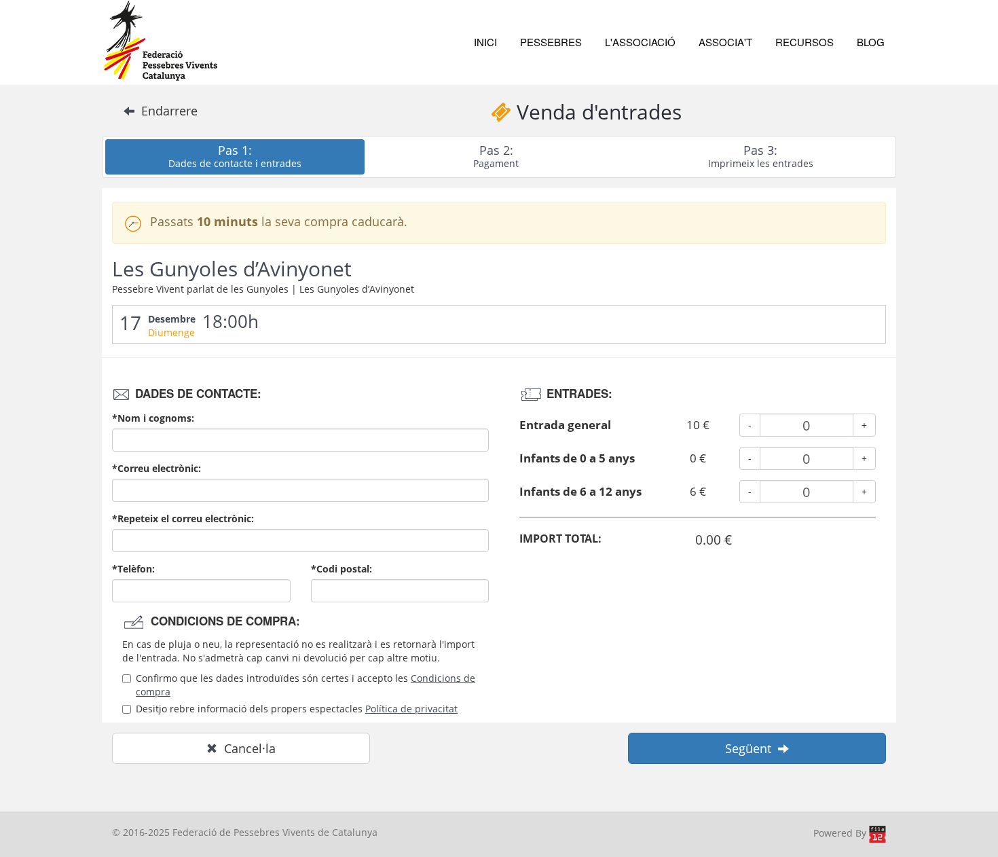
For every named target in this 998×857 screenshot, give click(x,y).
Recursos (804, 42)
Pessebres (551, 42)
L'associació (640, 42)
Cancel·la (246, 748)
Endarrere (166, 111)
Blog (871, 42)
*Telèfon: (133, 568)
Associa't (725, 42)
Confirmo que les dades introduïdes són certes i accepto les (305, 685)
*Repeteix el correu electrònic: (183, 518)
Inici (485, 42)
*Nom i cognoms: (153, 418)
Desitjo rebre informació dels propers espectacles (297, 708)
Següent (751, 748)
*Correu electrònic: (156, 468)
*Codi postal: (341, 568)
